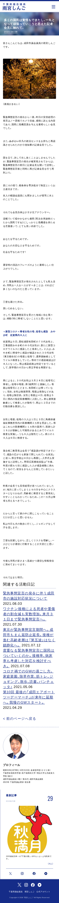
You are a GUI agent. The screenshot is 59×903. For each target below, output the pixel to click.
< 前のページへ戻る (19, 719)
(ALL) (50, 864)
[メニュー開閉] (54, 5)
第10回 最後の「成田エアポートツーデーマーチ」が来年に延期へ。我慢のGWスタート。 (29, 697)
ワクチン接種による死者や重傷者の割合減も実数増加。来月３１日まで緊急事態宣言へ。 (29, 614)
